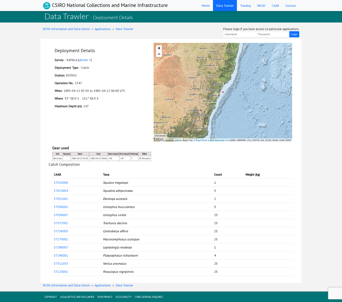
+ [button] (159, 48)
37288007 (61, 247)
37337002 (61, 223)
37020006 (61, 182)
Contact (290, 6)
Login (294, 34)
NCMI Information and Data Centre (66, 29)
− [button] (159, 54)
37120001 (61, 272)
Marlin (205, 6)
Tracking (245, 6)
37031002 (61, 199)
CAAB (275, 6)
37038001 (61, 207)
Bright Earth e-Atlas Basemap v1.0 (212, 140)
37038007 (61, 215)
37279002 (61, 239)
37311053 (61, 263)
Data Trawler (225, 6)
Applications (103, 29)
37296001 (61, 255)
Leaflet (178, 140)
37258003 (61, 231)
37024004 (61, 191)
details (83, 60)
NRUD (261, 6)
